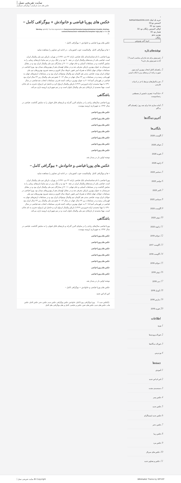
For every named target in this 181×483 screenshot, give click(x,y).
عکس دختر (43, 302)
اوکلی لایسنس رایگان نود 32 (149, 29)
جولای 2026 (156, 145)
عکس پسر (157, 397)
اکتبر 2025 (157, 190)
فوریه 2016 (155, 308)
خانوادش (72, 302)
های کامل (48, 305)
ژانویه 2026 (156, 163)
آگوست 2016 (154, 254)
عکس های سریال (153, 452)
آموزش (158, 370)
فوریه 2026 (156, 154)
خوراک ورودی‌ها (155, 335)
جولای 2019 (155, 236)
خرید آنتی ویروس (142, 41)
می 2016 (156, 281)
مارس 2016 (155, 299)
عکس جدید (103, 302)
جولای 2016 (155, 263)
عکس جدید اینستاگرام (152, 415)
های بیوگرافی (58, 305)
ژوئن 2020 (155, 217)
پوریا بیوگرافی (90, 302)
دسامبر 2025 (155, 172)
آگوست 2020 (155, 208)
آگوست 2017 (154, 245)
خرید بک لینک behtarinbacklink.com (145, 20)
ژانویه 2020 (155, 226)
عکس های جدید (100, 305)
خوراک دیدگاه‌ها (155, 344)
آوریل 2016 (155, 290)
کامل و (66, 305)
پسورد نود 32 (155, 26)
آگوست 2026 (155, 135)
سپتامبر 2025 (155, 199)
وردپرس (158, 353)
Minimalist (142, 479)
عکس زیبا (157, 434)
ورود (159, 325)
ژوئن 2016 (155, 272)
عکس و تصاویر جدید (152, 461)
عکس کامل (33, 302)
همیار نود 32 (155, 32)
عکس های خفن (88, 305)
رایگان (158, 37)
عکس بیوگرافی (62, 302)
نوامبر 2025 (156, 181)
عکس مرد (157, 443)
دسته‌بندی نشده (155, 388)
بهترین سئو (156, 34)
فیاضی (72, 305)
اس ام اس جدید (103, 293)
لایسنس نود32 (155, 23)
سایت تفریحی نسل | (29, 2)
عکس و (78, 305)
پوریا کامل (80, 302)
